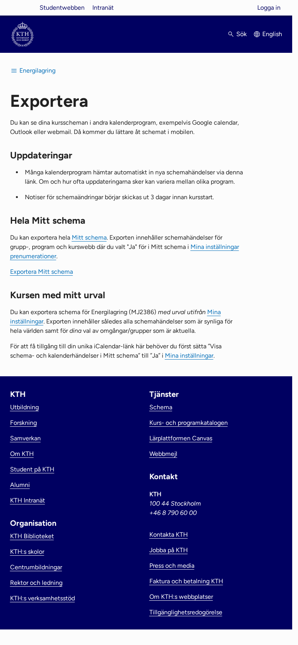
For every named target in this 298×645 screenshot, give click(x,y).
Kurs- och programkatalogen (188, 422)
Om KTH (22, 453)
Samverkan (25, 438)
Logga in (269, 7)
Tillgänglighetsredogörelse (185, 612)
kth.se (22, 7)
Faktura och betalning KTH (186, 581)
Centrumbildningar (36, 567)
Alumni (20, 485)
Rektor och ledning (36, 582)
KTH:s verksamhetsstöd (42, 598)
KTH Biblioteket (32, 536)
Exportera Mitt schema (41, 271)
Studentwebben (62, 7)
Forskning (23, 422)
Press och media (171, 565)
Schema (160, 407)
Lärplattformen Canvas (180, 438)
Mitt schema (89, 237)
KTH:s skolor (27, 551)
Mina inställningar (189, 355)
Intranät (103, 7)
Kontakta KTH (168, 534)
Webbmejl (163, 453)
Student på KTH (32, 469)
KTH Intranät (27, 500)
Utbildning (24, 407)
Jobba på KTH (168, 550)
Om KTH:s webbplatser (181, 596)
